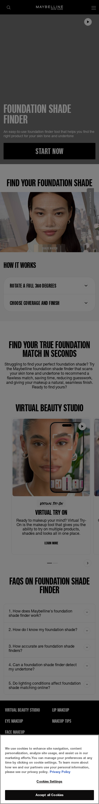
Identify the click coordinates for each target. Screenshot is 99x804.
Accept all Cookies (49, 795)
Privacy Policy (60, 772)
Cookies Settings (49, 781)
